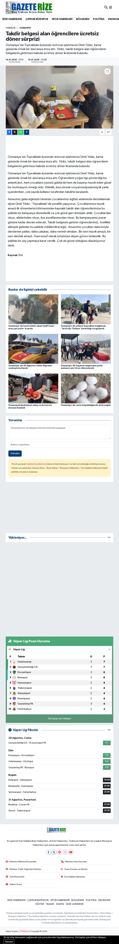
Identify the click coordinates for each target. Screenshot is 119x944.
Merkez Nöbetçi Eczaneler (23, 861)
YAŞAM (50, 904)
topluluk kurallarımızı (36, 464)
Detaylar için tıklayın (59, 718)
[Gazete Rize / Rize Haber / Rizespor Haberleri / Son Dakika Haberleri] (37, 8)
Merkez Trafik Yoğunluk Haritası (25, 869)
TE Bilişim (24, 931)
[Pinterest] (59, 852)
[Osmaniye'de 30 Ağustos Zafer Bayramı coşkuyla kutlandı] (33, 348)
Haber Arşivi (16, 884)
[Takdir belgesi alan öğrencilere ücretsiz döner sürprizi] (59, 97)
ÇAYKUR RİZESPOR (36, 19)
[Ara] (106, 7)
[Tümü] (109, 537)
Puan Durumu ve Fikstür (76, 869)
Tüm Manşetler (16, 877)
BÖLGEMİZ (82, 19)
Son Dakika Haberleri (74, 877)
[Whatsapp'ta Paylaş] (20, 132)
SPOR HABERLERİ (62, 19)
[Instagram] (65, 852)
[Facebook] (48, 852)
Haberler (10, 28)
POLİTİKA (98, 19)
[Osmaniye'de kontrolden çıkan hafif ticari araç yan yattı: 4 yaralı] (33, 309)
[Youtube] (70, 852)
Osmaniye (25, 28)
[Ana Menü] (110, 7)
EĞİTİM (39, 904)
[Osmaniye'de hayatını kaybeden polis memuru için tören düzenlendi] (86, 348)
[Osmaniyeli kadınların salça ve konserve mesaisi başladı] (33, 388)
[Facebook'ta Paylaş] (9, 132)
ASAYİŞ (60, 904)
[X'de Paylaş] (14, 132)
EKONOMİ (104, 900)
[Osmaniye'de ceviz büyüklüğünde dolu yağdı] (86, 388)
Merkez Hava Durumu (76, 861)
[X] (54, 852)
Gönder (15, 453)
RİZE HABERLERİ (12, 19)
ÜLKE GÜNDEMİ (75, 904)
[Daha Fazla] (26, 132)
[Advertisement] (59, 508)
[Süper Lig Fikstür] (109, 730)
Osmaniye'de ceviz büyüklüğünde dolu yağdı (86, 405)
